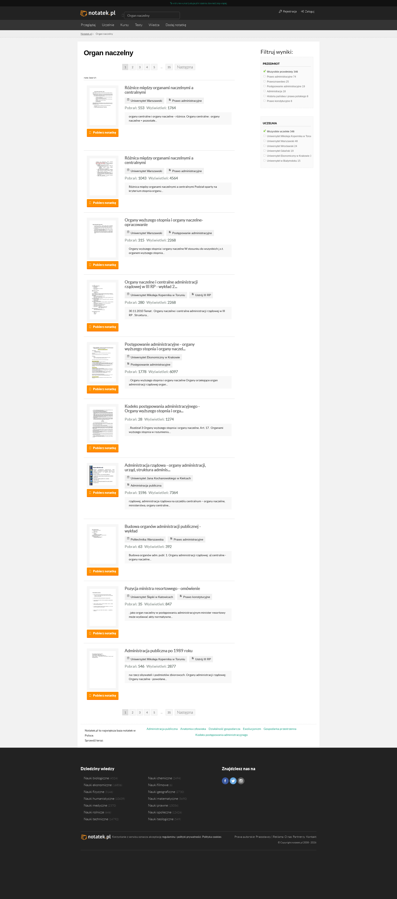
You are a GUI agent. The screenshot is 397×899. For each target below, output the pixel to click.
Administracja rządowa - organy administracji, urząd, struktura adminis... (165, 467)
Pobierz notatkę (104, 132)
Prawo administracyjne (281, 76)
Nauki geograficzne (161, 792)
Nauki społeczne (159, 812)
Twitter (233, 780)
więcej (223, 3)
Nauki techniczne (96, 819)
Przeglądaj (88, 25)
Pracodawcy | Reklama (269, 836)
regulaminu (168, 836)
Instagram (241, 780)
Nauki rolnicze (94, 812)
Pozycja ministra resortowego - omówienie (162, 588)
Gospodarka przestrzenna (280, 728)
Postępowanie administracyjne (286, 86)
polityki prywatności (189, 836)
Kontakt (311, 836)
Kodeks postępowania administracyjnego (221, 734)
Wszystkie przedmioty (282, 71)
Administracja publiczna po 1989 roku (159, 650)
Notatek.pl (86, 33)
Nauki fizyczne (94, 792)
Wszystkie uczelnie (280, 131)
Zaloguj (309, 11)
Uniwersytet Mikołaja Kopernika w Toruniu (292, 136)
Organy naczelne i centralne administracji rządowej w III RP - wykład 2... (161, 284)
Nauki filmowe (158, 785)
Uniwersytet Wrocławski (282, 146)
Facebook (225, 780)
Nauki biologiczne (96, 778)
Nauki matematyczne (163, 798)
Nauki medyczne (95, 805)
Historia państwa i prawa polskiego (287, 96)
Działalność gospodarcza (224, 728)
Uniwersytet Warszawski (282, 141)
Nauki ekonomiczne (98, 785)
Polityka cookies (211, 836)
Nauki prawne (158, 805)
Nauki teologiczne (160, 819)
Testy (138, 25)
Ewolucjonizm (252, 728)
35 (169, 67)
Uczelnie (108, 25)
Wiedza (154, 25)
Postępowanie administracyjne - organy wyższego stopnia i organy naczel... (160, 346)
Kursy (124, 25)
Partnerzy (299, 836)
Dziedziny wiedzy (97, 768)
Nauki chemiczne (160, 778)
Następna (185, 67)
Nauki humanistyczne (99, 798)
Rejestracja (289, 11)
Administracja (276, 91)
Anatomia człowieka (193, 728)
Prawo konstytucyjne (279, 101)
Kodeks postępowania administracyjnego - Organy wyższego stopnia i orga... (162, 408)
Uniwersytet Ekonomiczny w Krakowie (290, 155)
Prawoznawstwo (278, 81)
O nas (288, 836)
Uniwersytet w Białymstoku (283, 160)
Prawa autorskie (244, 836)
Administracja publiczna (162, 728)
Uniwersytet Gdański (280, 150)
